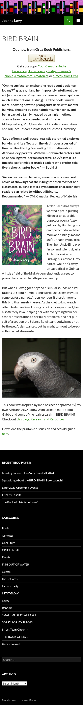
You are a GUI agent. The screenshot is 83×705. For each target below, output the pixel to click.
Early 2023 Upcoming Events (20, 487)
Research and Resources (47, 419)
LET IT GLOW (10, 593)
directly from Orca (65, 76)
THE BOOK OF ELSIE (15, 636)
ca (47, 76)
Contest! (7, 535)
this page (23, 419)
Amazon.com (23, 76)
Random (7, 607)
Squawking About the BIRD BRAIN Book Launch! (32, 480)
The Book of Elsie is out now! (20, 502)
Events (6, 557)
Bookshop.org (37, 71)
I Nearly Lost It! (11, 494)
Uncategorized (11, 644)
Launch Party (10, 586)
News (5, 600)
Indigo (52, 71)
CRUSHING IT (11, 550)
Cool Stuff (8, 542)
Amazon (39, 76)
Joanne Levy (12, 20)
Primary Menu (78, 20)
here (5, 433)
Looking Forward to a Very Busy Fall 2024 (28, 473)
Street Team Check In (15, 629)
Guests (6, 571)
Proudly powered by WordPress (19, 700)
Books (6, 528)
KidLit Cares (10, 579)
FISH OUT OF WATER (15, 564)
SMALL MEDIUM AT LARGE (19, 615)
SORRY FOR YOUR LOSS (17, 622)
